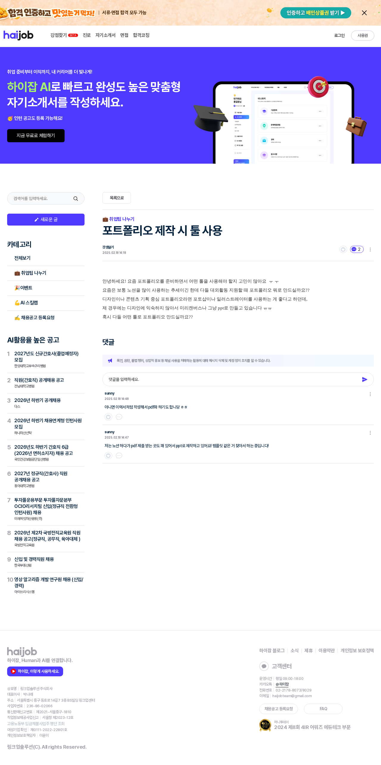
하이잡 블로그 (272, 650)
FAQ (323, 708)
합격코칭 (141, 35)
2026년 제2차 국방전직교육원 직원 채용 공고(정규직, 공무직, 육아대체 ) (47, 538)
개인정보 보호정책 (357, 650)
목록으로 (117, 197)
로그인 (339, 35)
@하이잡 (282, 684)
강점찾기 (59, 35)
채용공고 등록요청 (279, 708)
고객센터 (281, 666)
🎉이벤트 (23, 288)
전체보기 (22, 258)
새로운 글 (48, 219)
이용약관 (326, 650)
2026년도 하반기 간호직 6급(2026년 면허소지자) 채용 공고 (43, 452)
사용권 (362, 35)
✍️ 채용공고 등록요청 (34, 317)
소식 (295, 650)
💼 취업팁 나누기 (30, 273)
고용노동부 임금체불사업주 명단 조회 (36, 723)
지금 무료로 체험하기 (36, 135)
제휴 (309, 650)
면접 (124, 35)
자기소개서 (106, 35)
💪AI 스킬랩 (26, 303)
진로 (87, 35)
